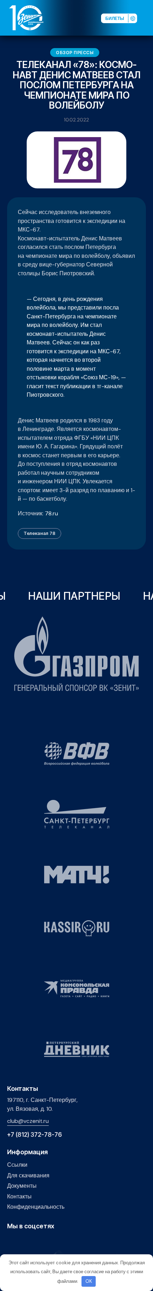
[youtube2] (22, 1241)
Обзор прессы (75, 52)
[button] (147, 17)
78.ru (51, 513)
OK (88, 1281)
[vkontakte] (11, 1241)
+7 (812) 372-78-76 (34, 1135)
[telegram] (44, 1241)
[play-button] (33, 1241)
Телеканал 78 (39, 533)
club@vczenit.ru (28, 1121)
